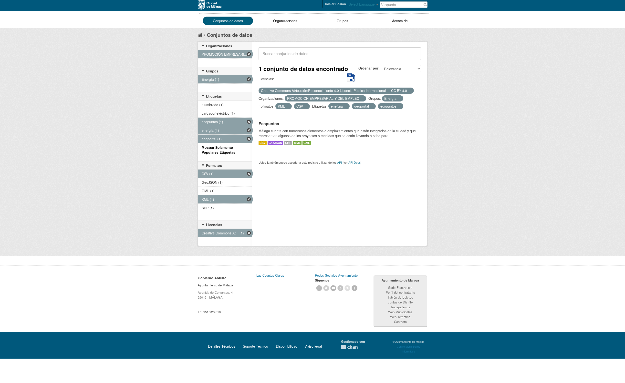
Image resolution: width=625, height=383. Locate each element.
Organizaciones (285, 20)
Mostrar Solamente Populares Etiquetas (218, 150)
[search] (413, 56)
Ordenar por (368, 68)
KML (297, 143)
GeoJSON (275, 143)
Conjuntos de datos (228, 20)
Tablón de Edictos (400, 297)
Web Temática (400, 316)
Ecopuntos (269, 123)
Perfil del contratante (400, 292)
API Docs (354, 162)
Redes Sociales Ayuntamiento (336, 275)
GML (306, 143)
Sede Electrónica (400, 287)
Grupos (342, 20)
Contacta (400, 321)
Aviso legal (313, 346)
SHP (288, 143)
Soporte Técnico (255, 346)
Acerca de (400, 20)
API (339, 162)
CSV (263, 143)
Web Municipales (400, 312)
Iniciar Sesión (335, 3)
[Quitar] (409, 91)
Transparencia (400, 307)
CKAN (349, 347)
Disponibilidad (286, 346)
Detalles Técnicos (221, 346)
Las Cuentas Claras (270, 275)
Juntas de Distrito (400, 302)
